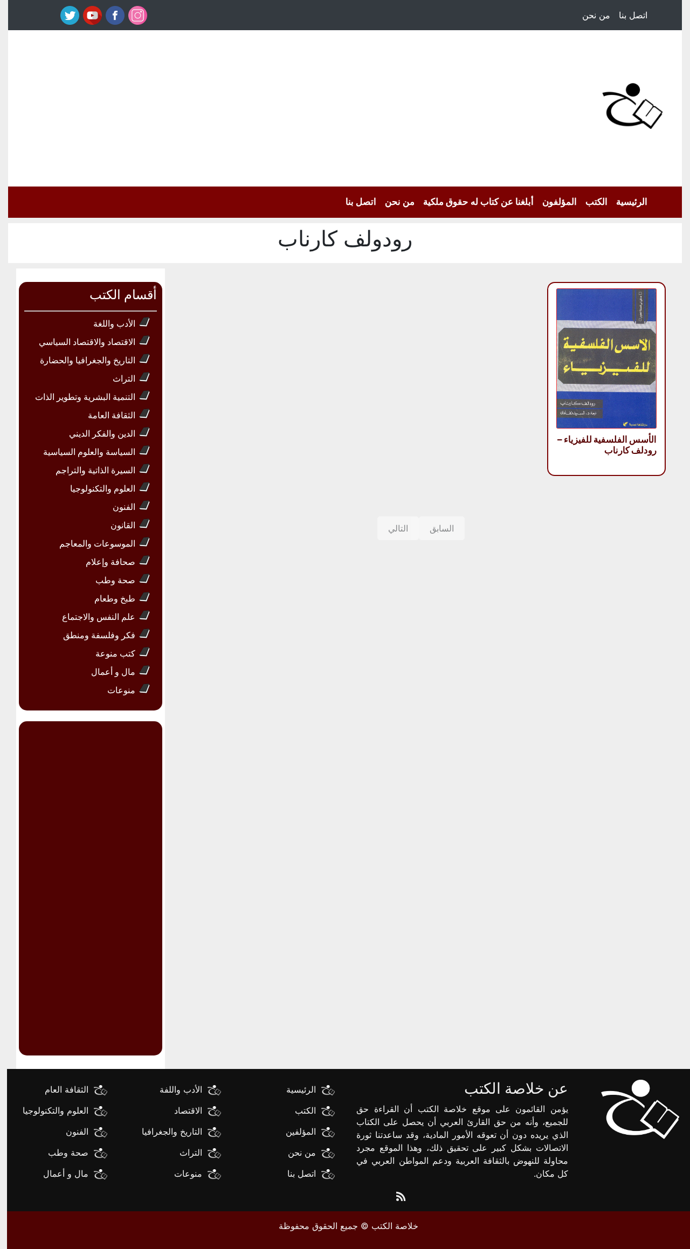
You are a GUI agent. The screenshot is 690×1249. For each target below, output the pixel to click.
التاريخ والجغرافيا (172, 1131)
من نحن (596, 15)
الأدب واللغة (114, 323)
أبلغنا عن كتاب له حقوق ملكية (478, 201)
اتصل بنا (633, 15)
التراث (124, 378)
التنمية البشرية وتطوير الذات (85, 396)
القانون (123, 525)
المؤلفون (559, 201)
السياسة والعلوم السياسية (89, 451)
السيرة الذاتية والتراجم (95, 470)
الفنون (124, 506)
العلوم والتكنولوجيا (102, 488)
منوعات (121, 690)
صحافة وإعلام (110, 561)
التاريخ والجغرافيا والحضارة (87, 360)
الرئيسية (631, 201)
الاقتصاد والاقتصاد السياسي (87, 341)
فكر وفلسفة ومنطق (99, 635)
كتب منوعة (115, 653)
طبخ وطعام (114, 598)
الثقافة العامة (111, 415)
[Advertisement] (266, 105)
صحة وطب (115, 580)
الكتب (596, 201)
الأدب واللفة (181, 1089)
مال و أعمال (113, 671)
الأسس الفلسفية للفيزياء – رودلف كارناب (607, 445)
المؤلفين (301, 1131)
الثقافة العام (66, 1089)
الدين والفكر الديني (102, 433)
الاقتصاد (188, 1110)
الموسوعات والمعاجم (97, 543)
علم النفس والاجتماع (98, 616)
